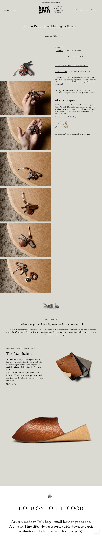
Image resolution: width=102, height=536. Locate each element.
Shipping (59, 50)
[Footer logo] (51, 497)
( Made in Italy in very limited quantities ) (71, 65)
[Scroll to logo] (51, 305)
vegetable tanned (13, 372)
